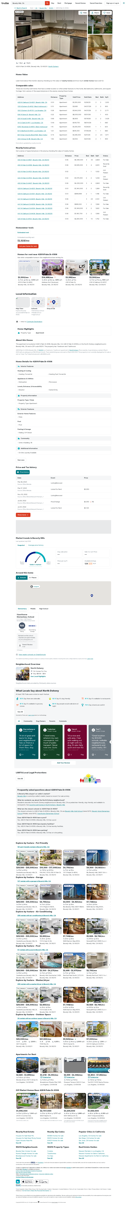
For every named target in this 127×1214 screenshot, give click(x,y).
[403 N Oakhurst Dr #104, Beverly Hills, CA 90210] (98, 1029)
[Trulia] (18, 1182)
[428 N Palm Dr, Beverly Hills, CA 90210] (51, 960)
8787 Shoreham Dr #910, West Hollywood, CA (34, 127)
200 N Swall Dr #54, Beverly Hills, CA (30, 119)
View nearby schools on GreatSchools (32, 655)
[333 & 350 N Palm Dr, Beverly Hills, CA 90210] (51, 858)
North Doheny (53, 66)
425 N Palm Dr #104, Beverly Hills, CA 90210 (33, 219)
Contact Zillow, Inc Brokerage (24, 1177)
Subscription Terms (82, 1189)
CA (36, 8)
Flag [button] (33, 754)
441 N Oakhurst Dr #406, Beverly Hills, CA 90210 (35, 214)
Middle (33, 609)
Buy (52, 3)
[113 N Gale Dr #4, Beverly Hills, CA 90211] (51, 926)
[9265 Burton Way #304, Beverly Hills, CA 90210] (98, 892)
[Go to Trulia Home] (6, 3)
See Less (22, 460)
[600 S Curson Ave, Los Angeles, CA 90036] (75, 1065)
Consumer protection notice (46, 1174)
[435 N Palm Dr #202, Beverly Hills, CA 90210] (29, 267)
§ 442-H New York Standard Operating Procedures (29, 1170)
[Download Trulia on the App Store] (27, 1182)
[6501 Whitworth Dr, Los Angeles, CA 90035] (75, 1101)
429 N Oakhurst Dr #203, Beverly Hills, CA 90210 (35, 188)
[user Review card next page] (111, 742)
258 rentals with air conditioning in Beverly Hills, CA (36, 915)
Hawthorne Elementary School (48, 814)
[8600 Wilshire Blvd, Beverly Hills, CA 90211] (27, 858)
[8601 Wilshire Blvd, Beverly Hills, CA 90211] (98, 858)
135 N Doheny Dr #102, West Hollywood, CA (33, 106)
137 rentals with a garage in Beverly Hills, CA (34, 881)
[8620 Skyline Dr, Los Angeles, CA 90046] (51, 1101)
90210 (51, 8)
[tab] (23, 472)
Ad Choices (103, 1189)
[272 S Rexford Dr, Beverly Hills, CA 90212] (74, 960)
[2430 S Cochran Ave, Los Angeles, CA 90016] (27, 1101)
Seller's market (35, 565)
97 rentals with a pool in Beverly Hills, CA (32, 950)
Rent (59, 3)
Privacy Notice (95, 1189)
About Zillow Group (30, 1189)
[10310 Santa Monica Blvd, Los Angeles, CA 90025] (99, 1065)
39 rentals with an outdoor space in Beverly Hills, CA (37, 1018)
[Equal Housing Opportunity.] (38, 1202)
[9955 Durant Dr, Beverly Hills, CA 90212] (98, 926)
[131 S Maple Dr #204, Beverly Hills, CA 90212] (74, 858)
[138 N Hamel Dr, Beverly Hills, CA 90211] (74, 1029)
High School (43, 609)
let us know (78, 1197)
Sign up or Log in (112, 3)
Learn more (90, 658)
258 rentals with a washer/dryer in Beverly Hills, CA (36, 984)
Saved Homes (80, 3)
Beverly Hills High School (74, 811)
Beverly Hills (43, 8)
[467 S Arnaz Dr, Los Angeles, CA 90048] (27, 1065)
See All (21, 712)
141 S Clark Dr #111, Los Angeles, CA (30, 123)
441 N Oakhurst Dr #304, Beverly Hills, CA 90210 (35, 208)
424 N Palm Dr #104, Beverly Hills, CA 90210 (33, 178)
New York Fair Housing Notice (23, 1172)
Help (89, 1189)
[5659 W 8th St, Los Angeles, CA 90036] (51, 1065)
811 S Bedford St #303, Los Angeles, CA (32, 131)
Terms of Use (72, 1189)
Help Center (55, 1202)
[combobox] (30, 3)
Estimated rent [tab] (23, 232)
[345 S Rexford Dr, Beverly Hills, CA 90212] (98, 960)
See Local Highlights (38, 676)
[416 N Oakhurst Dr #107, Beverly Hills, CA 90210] (100, 267)
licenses (68, 1167)
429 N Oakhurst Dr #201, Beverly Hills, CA (32, 102)
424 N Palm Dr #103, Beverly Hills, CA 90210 (33, 171)
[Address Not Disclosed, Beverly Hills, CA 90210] (53, 267)
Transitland (40, 1162)
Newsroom (55, 1189)
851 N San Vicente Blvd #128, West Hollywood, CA (36, 135)
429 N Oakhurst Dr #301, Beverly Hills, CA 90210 (35, 194)
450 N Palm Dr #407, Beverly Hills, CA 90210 (33, 183)
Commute (63, 721)
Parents (52, 721)
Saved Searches (96, 3)
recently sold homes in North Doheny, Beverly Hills (47, 805)
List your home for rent (28, 246)
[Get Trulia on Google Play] (41, 1182)
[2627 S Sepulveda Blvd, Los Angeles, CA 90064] (99, 1101)
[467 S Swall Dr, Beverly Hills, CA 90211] (27, 1029)
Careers (49, 1189)
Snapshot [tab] (21, 545)
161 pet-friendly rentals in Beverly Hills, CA (33, 847)
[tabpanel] (63, 262)
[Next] (107, 271)
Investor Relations (63, 1189)
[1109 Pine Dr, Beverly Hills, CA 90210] (51, 1029)
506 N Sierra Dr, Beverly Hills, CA (29, 114)
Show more (22, 515)
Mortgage (68, 3)
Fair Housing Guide (41, 1189)
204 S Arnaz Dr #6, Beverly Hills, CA (30, 139)
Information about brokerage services (28, 1174)
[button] (47, 3)
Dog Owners (41, 721)
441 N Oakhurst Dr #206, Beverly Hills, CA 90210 (35, 204)
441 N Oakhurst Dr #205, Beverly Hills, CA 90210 (35, 199)
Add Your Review (63, 763)
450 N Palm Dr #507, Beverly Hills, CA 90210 (33, 160)
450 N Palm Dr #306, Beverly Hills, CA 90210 (33, 165)
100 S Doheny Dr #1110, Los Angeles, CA (32, 110)
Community (28, 721)
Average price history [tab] (35, 545)
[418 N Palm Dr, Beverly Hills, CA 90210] (77, 267)
